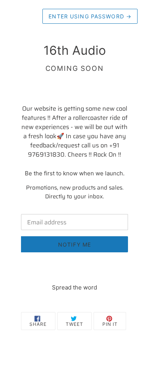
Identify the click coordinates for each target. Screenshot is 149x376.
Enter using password (90, 16)
